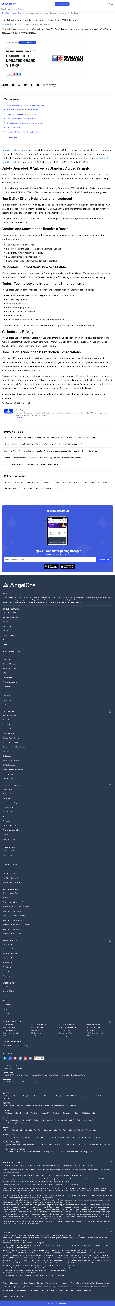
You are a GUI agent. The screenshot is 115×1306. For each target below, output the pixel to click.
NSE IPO (5, 986)
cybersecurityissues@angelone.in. (67, 1268)
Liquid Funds (20, 1152)
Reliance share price (94, 1024)
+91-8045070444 (40, 1268)
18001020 (10, 1046)
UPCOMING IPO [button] (8, 983)
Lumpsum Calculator (10, 729)
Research (39, 488)
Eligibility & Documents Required (14, 915)
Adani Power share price (67, 1027)
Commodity (7, 700)
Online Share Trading (10, 803)
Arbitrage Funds (48, 1152)
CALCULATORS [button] (8, 712)
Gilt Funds (60, 1152)
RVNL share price (37, 1030)
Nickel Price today (62, 1137)
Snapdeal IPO (7, 1014)
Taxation (62, 488)
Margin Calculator (9, 720)
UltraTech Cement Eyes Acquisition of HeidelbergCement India (31, 464)
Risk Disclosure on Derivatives (62, 1290)
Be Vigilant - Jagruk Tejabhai (12, 882)
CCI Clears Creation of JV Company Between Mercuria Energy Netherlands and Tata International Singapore (50, 437)
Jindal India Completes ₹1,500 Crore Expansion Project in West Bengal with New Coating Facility (45, 444)
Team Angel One (16, 24)
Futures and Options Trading (12, 830)
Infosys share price (93, 1027)
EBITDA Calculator (9, 765)
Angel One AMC (9, 1068)
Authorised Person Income (12, 911)
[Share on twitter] (25, 85)
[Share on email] (37, 85)
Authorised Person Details (12, 929)
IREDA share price (9, 1030)
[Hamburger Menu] (112, 4)
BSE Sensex (75, 1096)
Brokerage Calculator (10, 715)
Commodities (18, 482)
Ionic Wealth (21, 1068)
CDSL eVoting (20, 1290)
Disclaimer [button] (8, 1233)
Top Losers (6, 971)
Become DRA (7, 897)
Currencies (6, 696)
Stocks (5, 655)
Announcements (8, 949)
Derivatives (6, 821)
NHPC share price (37, 1027)
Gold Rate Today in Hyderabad (80, 1120)
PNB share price (64, 1030)
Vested (32, 1082)
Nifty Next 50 (48, 1096)
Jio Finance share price (95, 1033)
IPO (4, 816)
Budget (7, 482)
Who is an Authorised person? (13, 902)
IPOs (64, 482)
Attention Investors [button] (12, 1163)
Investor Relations (9, 635)
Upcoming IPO (7, 677)
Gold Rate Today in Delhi (35, 1120)
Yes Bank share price (10, 1036)
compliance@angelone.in (35, 1263)
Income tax (6, 834)
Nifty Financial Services (32, 1096)
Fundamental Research (10, 864)
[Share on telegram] (13, 85)
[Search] (108, 4)
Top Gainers (7, 967)
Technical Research (9, 869)
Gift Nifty (7, 1098)
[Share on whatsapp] (19, 85)
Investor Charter (83, 1287)
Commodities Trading (10, 825)
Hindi (57, 482)
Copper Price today (11, 1137)
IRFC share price (8, 1024)
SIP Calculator (8, 724)
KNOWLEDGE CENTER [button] (11, 786)
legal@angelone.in (61, 1270)
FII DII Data (6, 976)
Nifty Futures (9, 1106)
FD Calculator (7, 751)
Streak (24, 1082)
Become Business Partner (11, 893)
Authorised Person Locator (12, 934)
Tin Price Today (95, 1137)
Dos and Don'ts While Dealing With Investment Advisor (91, 1283)
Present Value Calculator (11, 760)
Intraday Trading (8, 807)
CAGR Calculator (8, 733)
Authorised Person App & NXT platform (16, 925)
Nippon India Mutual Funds (100, 1144)
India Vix (99, 1096)
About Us (6, 622)
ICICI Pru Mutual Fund (79, 1144)
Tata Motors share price (11, 1033)
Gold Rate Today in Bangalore (14, 1123)
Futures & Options (33, 482)
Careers (5, 644)
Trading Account (8, 798)
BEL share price (64, 1036)
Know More (20, 418)
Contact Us (7, 626)
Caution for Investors (83, 1290)
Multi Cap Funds (86, 1152)
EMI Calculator (8, 779)
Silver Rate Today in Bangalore (40, 1130)
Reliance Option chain (71, 1113)
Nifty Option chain (11, 1113)
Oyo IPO (5, 995)
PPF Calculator (8, 774)
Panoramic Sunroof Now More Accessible (21, 118)
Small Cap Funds (34, 1152)
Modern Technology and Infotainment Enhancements (25, 123)
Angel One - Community (11, 878)
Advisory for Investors (99, 1287)
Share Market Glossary (10, 953)
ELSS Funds (8, 1152)
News (5, 860)
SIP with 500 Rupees (10, 668)
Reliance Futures (58, 1106)
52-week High (7, 958)
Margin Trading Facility (51, 1075)
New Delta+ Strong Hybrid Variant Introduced (22, 109)
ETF (4, 691)
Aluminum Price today (29, 1137)
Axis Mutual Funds (45, 1144)
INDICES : (6, 1093)
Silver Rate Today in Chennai (64, 1130)
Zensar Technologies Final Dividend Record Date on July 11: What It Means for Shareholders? (44, 457)
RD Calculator (7, 756)
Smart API (65, 1075)
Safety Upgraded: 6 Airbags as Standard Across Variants (26, 105)
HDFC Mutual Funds (62, 1144)
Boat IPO (6, 1000)
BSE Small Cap (88, 1096)
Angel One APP (9, 1075)
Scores (66, 1283)
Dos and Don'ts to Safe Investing (49, 1283)
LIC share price (92, 1036)
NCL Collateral (8, 1290)
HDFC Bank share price (38, 1024)
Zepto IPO (6, 1005)
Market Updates (88, 482)
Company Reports (9, 873)
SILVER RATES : (8, 1127)
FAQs (5, 1287)
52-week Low (7, 962)
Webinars (6, 640)
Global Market (47, 482)
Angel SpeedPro (35, 1075)
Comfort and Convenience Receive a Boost (21, 114)
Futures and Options (10, 682)
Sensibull (7, 1082)
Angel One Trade (22, 1075)
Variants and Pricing (13, 127)
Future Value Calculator (11, 742)
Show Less (12, 137)
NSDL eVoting (33, 1290)
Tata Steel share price (66, 1024)
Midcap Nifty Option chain (50, 1113)
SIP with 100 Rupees (9, 664)
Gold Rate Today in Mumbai (14, 1120)
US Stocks (6, 686)
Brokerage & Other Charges (12, 617)
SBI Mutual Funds (29, 1144)
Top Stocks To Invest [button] (12, 1022)
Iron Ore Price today (79, 1137)
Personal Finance (11, 488)
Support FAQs (24, 1046)
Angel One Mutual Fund (12, 1144)
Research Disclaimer (10, 1283)
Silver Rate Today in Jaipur (88, 1130)
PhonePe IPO (7, 1009)
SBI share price (36, 1033)
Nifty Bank (17, 1096)
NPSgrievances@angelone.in (12, 1265)
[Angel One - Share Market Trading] (9, 4)
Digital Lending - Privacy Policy (42, 1287)
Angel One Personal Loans (65, 1287)
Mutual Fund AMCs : (11, 1142)
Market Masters (74, 482)
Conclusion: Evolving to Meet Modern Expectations (24, 132)
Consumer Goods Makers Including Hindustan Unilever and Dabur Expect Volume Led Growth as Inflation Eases (52, 451)
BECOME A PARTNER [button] (10, 889)
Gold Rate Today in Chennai (57, 1120)
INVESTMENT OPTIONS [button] (11, 651)
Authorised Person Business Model (14, 920)
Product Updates (26, 488)
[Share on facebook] (31, 85)
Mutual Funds (102, 482)
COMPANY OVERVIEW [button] (11, 609)
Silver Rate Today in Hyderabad (15, 1130)
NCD (4, 705)
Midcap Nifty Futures (41, 1106)
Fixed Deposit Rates (78, 1075)
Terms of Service (57, 1275)
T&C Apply (12, 1287)
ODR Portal (44, 1290)
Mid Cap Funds (72, 1152)
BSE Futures (71, 1106)
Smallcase (16, 1082)
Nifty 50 (7, 1096)
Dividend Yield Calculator (11, 738)
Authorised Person (9, 839)
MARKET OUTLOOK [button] (10, 941)
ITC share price (92, 1030)
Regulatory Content (28, 1283)
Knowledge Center (9, 851)
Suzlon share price (9, 1027)
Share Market (50, 488)
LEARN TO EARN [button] (9, 847)
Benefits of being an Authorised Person (16, 907)
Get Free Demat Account (57, 1303)
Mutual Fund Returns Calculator (13, 770)
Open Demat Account (62, 4)
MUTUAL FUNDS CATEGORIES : (14, 1149)
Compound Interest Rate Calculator (15, 747)
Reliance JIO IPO (8, 991)
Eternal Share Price (65, 1033)
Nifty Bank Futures (24, 1106)
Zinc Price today (46, 1137)
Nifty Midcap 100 (62, 1096)
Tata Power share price (39, 1036)
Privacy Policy (43, 1275)
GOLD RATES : (8, 1118)
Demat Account (8, 794)
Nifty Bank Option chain (29, 1113)
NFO (4, 673)
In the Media (7, 631)
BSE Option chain (88, 1113)
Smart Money (7, 855)
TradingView (41, 1082)
